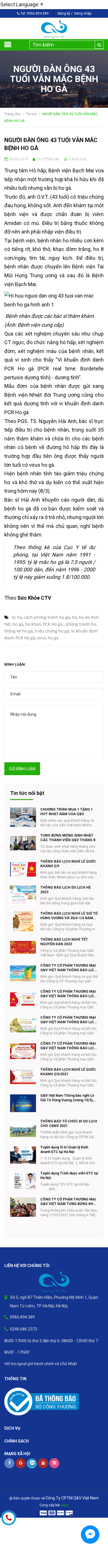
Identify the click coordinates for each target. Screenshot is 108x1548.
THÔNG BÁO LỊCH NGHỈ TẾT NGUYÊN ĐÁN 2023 (64, 941)
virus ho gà (47, 638)
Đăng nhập (82, 13)
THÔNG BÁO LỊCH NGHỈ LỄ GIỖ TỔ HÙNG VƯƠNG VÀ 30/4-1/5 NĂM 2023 (69, 915)
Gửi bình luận (22, 769)
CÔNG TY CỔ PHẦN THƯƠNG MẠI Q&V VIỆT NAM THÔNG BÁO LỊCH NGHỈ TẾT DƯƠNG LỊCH (68, 1046)
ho (74, 617)
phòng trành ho (81, 624)
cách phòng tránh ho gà (47, 617)
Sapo (65, 1505)
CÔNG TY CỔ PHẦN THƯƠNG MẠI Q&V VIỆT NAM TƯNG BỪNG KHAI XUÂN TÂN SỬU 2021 (68, 1201)
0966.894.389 (38, 13)
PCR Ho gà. (53, 624)
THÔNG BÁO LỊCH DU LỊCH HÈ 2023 (65, 889)
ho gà (18, 624)
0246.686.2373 (23, 1329)
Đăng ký (64, 13)
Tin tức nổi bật (27, 793)
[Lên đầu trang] (93, 1515)
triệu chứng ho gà (52, 631)
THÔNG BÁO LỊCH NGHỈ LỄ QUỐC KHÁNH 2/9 (68, 863)
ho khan (33, 624)
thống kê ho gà (18, 631)
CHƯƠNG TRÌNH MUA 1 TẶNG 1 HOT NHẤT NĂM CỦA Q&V (66, 811)
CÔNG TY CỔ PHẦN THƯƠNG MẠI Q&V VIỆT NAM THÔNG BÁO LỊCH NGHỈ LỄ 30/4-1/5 (68, 994)
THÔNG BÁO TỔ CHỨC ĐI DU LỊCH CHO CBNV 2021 (68, 1123)
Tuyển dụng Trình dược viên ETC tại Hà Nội (69, 1175)
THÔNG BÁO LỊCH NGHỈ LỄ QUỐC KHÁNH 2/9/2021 (68, 1072)
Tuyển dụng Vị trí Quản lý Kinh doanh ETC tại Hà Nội (64, 1149)
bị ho (17, 617)
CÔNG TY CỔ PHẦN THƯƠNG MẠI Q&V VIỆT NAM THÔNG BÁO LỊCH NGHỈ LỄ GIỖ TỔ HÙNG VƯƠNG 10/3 (68, 1020)
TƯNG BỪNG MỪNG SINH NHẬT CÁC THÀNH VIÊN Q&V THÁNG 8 (67, 837)
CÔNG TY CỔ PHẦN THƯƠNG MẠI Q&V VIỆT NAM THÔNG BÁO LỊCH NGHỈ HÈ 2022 (68, 967)
